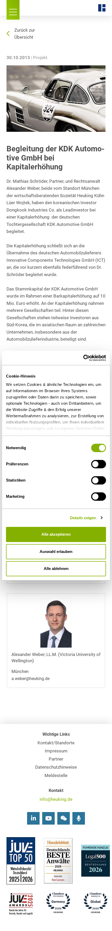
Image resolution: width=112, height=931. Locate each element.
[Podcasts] (78, 818)
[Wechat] (63, 818)
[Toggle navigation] (13, 10)
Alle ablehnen (56, 568)
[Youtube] (48, 818)
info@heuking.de (56, 799)
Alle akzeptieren (56, 534)
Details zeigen (83, 518)
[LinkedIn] (33, 818)
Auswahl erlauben (56, 551)
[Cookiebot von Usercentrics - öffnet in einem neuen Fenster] (83, 358)
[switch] (98, 464)
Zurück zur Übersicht (24, 34)
